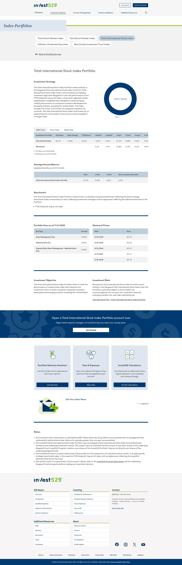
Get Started (91, 330)
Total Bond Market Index (82, 38)
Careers (77, 530)
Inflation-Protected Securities (53, 44)
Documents (39, 535)
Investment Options (58, 12)
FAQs (37, 526)
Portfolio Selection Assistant (83, 499)
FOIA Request (127, 555)
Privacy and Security (56, 555)
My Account (125, 5)
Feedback (141, 555)
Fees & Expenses (80, 504)
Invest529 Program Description (110, 461)
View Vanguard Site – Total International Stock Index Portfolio (119, 299)
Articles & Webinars (105, 12)
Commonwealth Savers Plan (120, 562)
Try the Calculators (129, 384)
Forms (37, 540)
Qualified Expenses (42, 504)
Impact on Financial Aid (43, 508)
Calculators (39, 544)
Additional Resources (129, 12)
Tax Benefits (39, 499)
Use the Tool (52, 384)
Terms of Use (85, 555)
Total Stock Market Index (50, 38)
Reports (40, 555)
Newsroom (78, 535)
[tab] (40, 129)
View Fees (91, 384)
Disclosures (71, 555)
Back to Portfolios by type (50, 54)
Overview (38, 494)
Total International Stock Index (117, 38)
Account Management (82, 12)
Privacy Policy (99, 555)
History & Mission (80, 526)
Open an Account (140, 5)
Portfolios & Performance (82, 494)
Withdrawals (78, 513)
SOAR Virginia (79, 544)
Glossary (38, 530)
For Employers (79, 540)
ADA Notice (113, 555)
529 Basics (39, 12)
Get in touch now (118, 508)
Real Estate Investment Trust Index (92, 44)
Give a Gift (78, 508)
